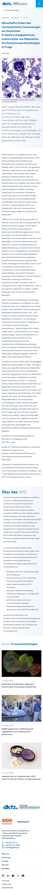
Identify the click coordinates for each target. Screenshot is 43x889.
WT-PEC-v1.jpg (8, 442)
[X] (18, 875)
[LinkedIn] (8, 875)
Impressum (6, 880)
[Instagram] (3, 875)
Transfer (5, 861)
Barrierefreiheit (7, 887)
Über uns (5, 853)
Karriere (5, 864)
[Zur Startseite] (14, 3)
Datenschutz (6, 884)
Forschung (6, 857)
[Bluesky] (13, 875)
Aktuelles (5, 868)
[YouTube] (23, 875)
